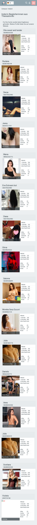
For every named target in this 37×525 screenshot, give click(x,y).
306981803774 (8, 343)
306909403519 (7, 436)
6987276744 (6, 498)
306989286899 (8, 281)
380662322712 (8, 157)
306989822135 (7, 312)
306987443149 (7, 64)
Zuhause (4, 9)
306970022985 (8, 95)
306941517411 (7, 126)
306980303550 (8, 33)
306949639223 (7, 250)
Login (30, 2)
